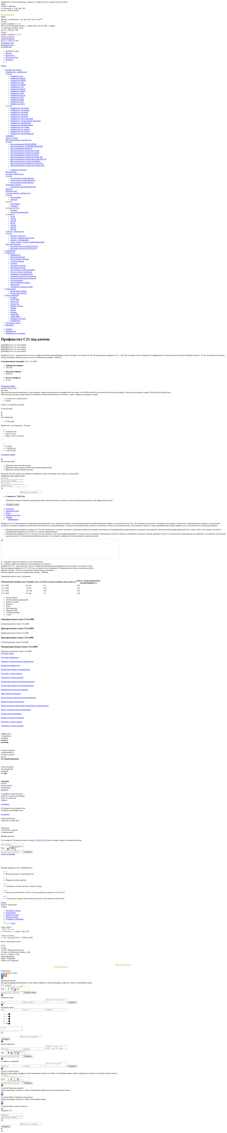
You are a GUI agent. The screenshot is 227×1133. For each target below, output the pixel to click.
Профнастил (11, 72)
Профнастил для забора (10, 926)
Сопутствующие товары (20, 282)
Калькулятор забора (18, 291)
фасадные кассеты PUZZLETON (23, 248)
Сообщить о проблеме (15, 919)
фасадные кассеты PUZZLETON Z (24, 246)
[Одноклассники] (5, 975)
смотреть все (22, 72)
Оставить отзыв (7, 653)
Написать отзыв (12, 915)
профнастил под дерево (19, 127)
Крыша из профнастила (10, 665)
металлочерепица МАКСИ (21, 148)
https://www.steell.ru (123, 965)
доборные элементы (18, 170)
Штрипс (9, 189)
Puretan (13, 308)
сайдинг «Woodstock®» (19, 240)
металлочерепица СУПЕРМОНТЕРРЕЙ (26, 146)
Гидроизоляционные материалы (23, 278)
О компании (11, 251)
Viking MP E (15, 317)
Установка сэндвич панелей (12, 678)
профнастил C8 (16, 76)
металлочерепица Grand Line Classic (24, 151)
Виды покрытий (12, 295)
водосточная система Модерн (22, 178)
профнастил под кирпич (20, 131)
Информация (13, 519)
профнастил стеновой (19, 112)
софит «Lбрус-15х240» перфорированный (27, 242)
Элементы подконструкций (21, 287)
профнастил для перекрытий (22, 134)
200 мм (13, 229)
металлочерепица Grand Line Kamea (24, 153)
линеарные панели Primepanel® (23, 187)
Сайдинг (9, 231)
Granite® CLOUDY (18, 319)
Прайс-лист (10, 253)
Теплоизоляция (16, 280)
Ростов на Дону (12, 57)
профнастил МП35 (18, 91)
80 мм (12, 223)
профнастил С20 (17, 83)
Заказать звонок (30, 992)
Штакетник (15, 285)
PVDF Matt (14, 299)
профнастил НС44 (17, 95)
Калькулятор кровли (18, 293)
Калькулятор (11, 289)
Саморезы (10, 136)
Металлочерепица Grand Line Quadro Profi (27, 165)
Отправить (72, 1002)
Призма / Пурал (16, 306)
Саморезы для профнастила (21, 274)
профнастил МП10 (18, 78)
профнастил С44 (17, 93)
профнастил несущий (19, 117)
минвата (13, 210)
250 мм (13, 221)
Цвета (8, 513)
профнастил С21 (17, 87)
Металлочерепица (13, 140)
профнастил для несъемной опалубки (25, 121)
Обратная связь (12, 917)
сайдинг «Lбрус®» (18, 236)
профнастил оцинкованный (21, 125)
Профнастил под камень (15, 333)
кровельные (15, 204)
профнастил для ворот (19, 114)
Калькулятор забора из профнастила (15, 669)
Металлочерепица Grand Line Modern (25, 161)
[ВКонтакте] (2, 975)
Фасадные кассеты (13, 244)
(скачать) (4, 790)
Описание (10, 509)
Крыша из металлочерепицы (12, 718)
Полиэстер (14, 304)
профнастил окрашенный (20, 123)
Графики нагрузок (13, 515)
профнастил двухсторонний (21, 119)
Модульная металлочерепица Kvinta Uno (26, 163)
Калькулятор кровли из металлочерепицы (18, 682)
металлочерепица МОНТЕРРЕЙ (23, 144)
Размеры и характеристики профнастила (17, 661)
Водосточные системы (11, 173)
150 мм (13, 225)
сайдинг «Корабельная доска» (22, 238)
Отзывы (9, 517)
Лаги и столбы (11, 138)
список (17, 24)
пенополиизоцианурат (19, 212)
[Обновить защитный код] (10, 492)
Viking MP (14, 314)
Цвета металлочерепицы (11, 694)
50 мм (12, 217)
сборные (13, 200)
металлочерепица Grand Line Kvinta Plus (26, 157)
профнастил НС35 (17, 89)
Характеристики (12, 511)
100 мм (13, 227)
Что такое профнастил (10, 657)
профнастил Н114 (17, 104)
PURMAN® (15, 321)
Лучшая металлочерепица (11, 714)
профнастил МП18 (18, 80)
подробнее (5, 804)
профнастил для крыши (19, 110)
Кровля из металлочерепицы (12, 702)
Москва (9, 53)
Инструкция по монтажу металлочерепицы (18, 698)
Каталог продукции (14, 70)
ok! (2, 1092)
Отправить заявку (8, 386)
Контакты (10, 325)
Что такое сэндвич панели (11, 673)
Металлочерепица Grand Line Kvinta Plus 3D (28, 159)
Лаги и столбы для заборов (21, 272)
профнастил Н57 (17, 97)
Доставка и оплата (13, 323)
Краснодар (10, 55)
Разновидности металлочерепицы (14, 690)
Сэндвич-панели (13, 193)
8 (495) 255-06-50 (8, 36)
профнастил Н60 (17, 100)
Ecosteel (13, 297)
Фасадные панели (8, 943)
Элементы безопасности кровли (23, 276)
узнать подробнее (8, 854)
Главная (9, 329)
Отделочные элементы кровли (22, 270)
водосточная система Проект (22, 183)
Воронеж (9, 60)
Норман (13, 312)
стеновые (14, 206)
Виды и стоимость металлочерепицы (16, 710)
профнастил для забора (19, 108)
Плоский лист (11, 191)
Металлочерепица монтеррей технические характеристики (25, 706)
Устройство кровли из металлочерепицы (17, 686)
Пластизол (14, 302)
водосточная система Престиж (22, 180)
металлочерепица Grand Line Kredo (24, 155)
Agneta (13, 310)
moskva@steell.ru (7, 15)
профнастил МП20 (18, 85)
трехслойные (15, 197)
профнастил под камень (20, 129)
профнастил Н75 (17, 102)
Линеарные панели (14, 185)
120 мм (13, 219)
